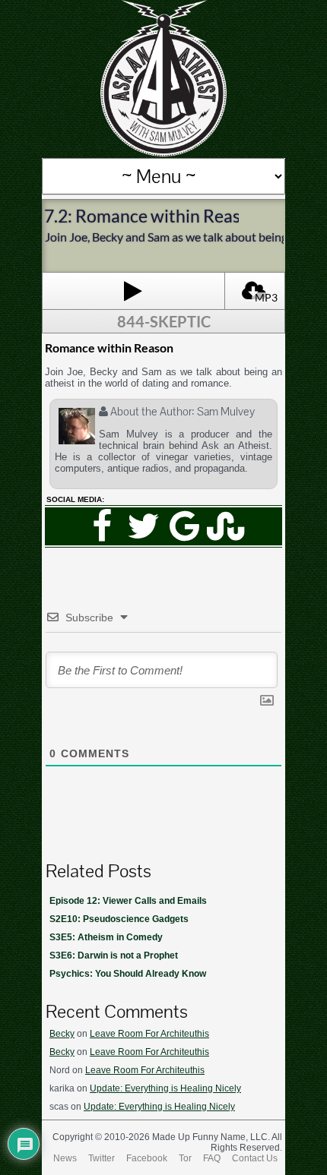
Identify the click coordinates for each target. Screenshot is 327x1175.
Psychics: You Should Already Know (127, 973)
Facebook (146, 1158)
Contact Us (255, 1158)
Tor (185, 1158)
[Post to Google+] (184, 526)
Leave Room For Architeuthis (149, 1033)
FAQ (212, 1158)
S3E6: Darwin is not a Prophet (113, 955)
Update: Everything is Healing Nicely (165, 1088)
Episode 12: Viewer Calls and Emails (128, 900)
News (65, 1158)
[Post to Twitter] (143, 526)
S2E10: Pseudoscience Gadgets (119, 919)
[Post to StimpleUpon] (225, 526)
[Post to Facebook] (102, 526)
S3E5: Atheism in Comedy (106, 937)
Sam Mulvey (226, 411)
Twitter (101, 1158)
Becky (62, 1033)
